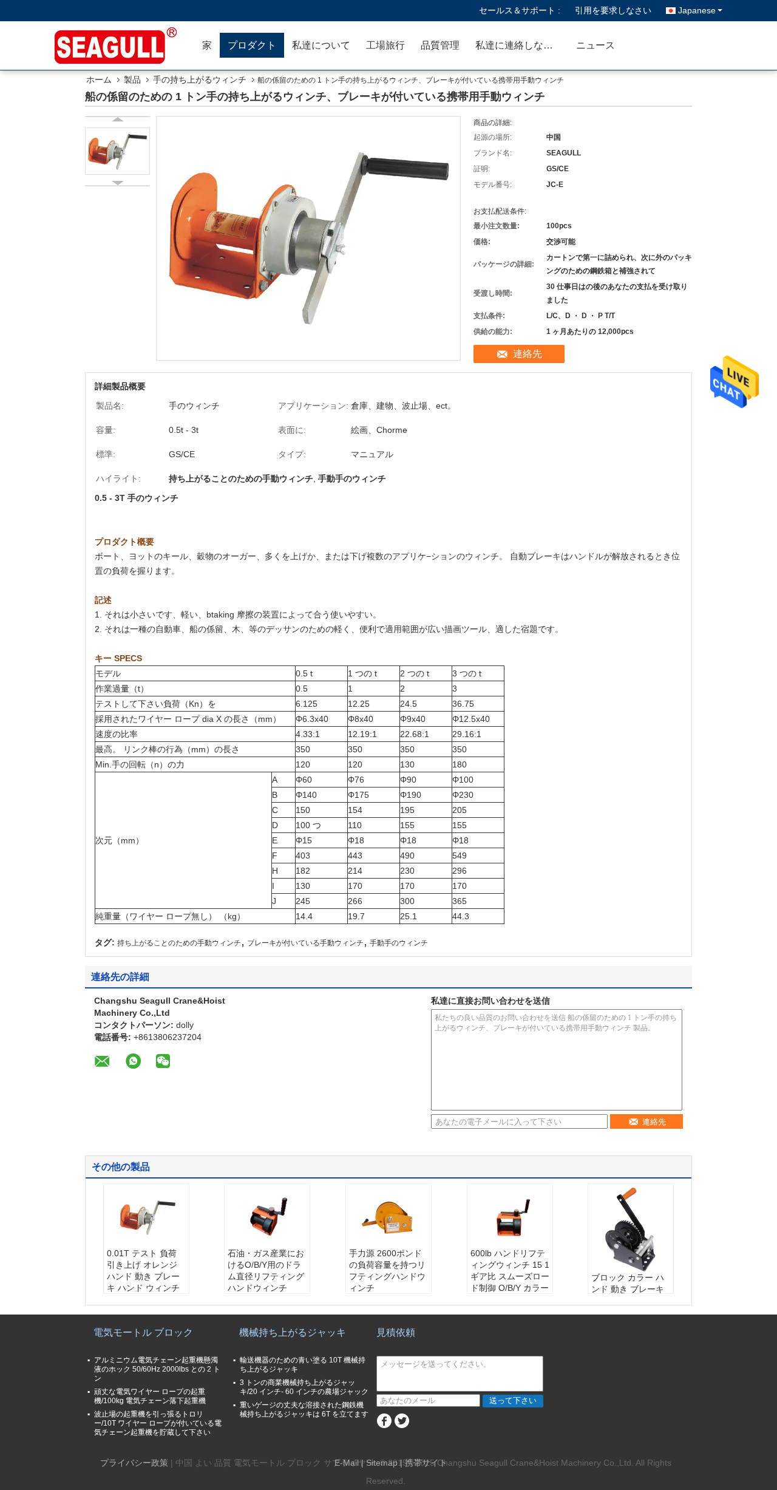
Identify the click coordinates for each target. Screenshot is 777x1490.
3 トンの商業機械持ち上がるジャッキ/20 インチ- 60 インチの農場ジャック (304, 1387)
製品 (132, 79)
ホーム (99, 79)
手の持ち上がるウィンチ (199, 79)
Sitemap (382, 1463)
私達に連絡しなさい (519, 45)
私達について (321, 45)
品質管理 (440, 45)
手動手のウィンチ (399, 943)
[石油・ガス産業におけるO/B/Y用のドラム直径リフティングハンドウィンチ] (267, 1217)
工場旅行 (385, 45)
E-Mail (346, 1463)
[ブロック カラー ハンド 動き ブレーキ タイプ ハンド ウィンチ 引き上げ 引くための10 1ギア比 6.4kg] (630, 1229)
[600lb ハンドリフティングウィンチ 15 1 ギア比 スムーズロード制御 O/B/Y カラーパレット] (509, 1217)
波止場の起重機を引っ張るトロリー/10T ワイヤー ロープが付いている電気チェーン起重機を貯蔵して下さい (158, 1423)
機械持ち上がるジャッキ (292, 1332)
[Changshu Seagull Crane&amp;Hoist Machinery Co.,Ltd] (124, 45)
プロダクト (252, 45)
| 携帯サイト (423, 1463)
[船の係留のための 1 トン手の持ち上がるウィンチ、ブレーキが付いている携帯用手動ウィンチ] (117, 151)
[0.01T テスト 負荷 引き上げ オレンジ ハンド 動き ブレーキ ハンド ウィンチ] (146, 1217)
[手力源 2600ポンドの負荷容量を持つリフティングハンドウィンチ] (388, 1217)
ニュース (595, 45)
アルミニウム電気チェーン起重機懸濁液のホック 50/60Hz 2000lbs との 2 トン (157, 1369)
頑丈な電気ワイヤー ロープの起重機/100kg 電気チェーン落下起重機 (150, 1396)
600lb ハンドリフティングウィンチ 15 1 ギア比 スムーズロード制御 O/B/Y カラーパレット (509, 1276)
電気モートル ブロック (143, 1332)
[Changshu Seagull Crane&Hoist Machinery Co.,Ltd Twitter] (401, 1421)
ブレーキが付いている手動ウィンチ (305, 943)
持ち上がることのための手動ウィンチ (179, 943)
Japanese (697, 10)
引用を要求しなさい (613, 10)
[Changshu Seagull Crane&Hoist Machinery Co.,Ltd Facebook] (384, 1421)
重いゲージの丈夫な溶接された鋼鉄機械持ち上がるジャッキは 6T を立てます (304, 1409)
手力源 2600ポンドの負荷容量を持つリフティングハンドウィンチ (387, 1270)
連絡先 (527, 354)
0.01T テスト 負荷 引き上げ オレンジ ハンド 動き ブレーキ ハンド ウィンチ (143, 1270)
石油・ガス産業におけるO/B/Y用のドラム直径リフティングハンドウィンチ (266, 1270)
